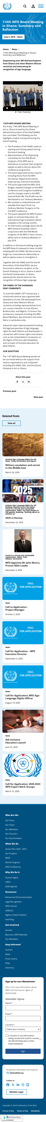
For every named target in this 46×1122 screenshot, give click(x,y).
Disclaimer (35, 1111)
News (20, 37)
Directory (9, 968)
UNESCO (9, 910)
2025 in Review (14, 517)
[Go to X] (13, 1084)
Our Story (9, 820)
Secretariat (17, 559)
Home (6, 49)
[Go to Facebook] (7, 1084)
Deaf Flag (9, 919)
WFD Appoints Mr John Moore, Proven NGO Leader (22, 564)
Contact (9, 950)
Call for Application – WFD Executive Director (20, 652)
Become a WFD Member (16, 935)
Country (9, 1024)
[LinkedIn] (29, 382)
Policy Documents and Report (23, 461)
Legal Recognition (13, 902)
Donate (8, 930)
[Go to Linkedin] (18, 1084)
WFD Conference (13, 867)
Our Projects (11, 853)
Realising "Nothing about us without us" (22, 513)
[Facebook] (17, 382)
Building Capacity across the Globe (20, 507)
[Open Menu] (41, 6)
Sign (23, 1051)
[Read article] (23, 444)
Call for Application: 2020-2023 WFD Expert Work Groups (22, 785)
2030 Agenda (11, 886)
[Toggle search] (25, 6)
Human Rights (11, 877)
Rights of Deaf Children (15, 915)
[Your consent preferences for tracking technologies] (4, 1117)
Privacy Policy (8, 1111)
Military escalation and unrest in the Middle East (22, 466)
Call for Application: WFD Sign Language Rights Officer (22, 697)
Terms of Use (22, 1111)
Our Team (9, 825)
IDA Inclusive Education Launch (15, 741)
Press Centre (11, 959)
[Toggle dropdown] (33, 6)
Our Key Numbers (13, 838)
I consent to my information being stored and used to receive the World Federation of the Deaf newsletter (24, 1039)
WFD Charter (11, 906)
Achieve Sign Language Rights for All (20, 459)
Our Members (11, 829)
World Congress (12, 862)
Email (8, 1014)
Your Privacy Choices (14, 1117)
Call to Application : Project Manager (16, 608)
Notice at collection (8, 1120)
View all (11, 423)
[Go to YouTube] (27, 1084)
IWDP (7, 858)
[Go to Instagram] (23, 1084)
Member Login (17, 1092)
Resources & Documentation (18, 897)
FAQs (7, 963)
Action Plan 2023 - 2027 (16, 849)
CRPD (7, 882)
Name (9, 1003)
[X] (23, 382)
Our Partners (11, 834)
